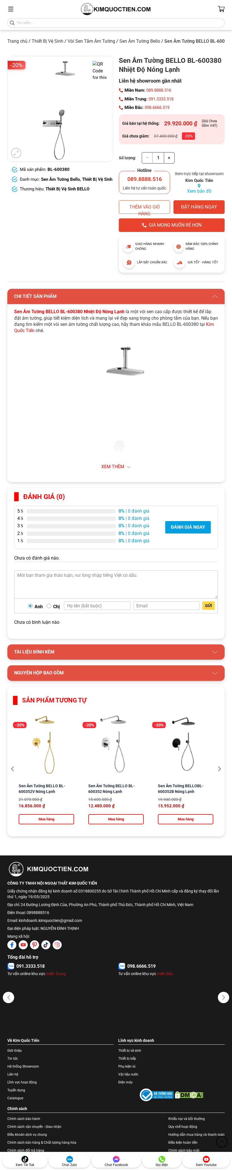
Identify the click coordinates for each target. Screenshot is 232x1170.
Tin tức (12, 1059)
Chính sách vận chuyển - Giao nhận (34, 1127)
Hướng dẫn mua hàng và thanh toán (196, 1135)
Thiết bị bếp (127, 1059)
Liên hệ (12, 1074)
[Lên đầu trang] (221, 1141)
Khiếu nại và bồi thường (186, 1119)
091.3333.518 (161, 99)
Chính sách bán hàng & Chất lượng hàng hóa (41, 1143)
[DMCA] (189, 1094)
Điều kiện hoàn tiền (182, 1143)
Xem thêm (112, 466)
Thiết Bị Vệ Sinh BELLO (67, 189)
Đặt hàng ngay (199, 207)
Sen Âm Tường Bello (139, 41)
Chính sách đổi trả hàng (25, 1150)
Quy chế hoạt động (182, 1127)
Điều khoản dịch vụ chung (27, 1135)
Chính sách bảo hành (23, 1119)
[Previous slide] (12, 769)
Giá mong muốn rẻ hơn (175, 225)
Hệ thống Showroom (23, 1066)
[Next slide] (220, 769)
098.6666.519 (157, 107)
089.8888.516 (158, 90)
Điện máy (125, 1082)
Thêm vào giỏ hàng (144, 209)
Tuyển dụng (16, 1090)
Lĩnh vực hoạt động (22, 1082)
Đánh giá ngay (188, 527)
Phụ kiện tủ (127, 1066)
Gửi (208, 605)
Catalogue (15, 1098)
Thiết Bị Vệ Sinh (47, 41)
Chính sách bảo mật (183, 1150)
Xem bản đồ (199, 191)
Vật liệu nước (128, 1074)
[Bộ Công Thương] (157, 1095)
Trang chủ (17, 41)
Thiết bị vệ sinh (129, 1051)
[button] (8, 997)
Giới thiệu (14, 1051)
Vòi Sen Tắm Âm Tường (91, 41)
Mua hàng (46, 819)
